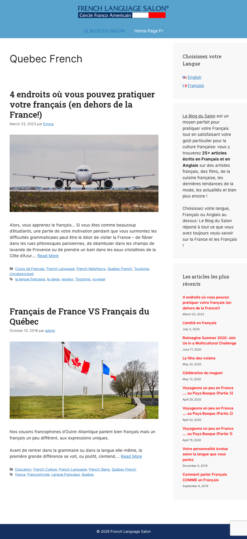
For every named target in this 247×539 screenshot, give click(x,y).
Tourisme (141, 269)
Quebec (88, 474)
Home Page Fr (148, 30)
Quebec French (120, 269)
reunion (67, 279)
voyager (98, 279)
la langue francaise (30, 279)
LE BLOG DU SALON (104, 30)
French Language (61, 269)
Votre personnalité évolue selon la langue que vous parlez (205, 454)
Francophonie (38, 474)
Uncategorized (22, 274)
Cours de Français (30, 269)
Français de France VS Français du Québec (79, 316)
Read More (48, 255)
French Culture (45, 469)
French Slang (99, 469)
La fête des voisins (199, 358)
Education (23, 469)
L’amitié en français (199, 322)
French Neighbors (91, 269)
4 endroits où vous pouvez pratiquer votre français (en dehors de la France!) (82, 104)
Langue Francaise (65, 474)
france (20, 474)
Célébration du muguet (203, 373)
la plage (53, 279)
